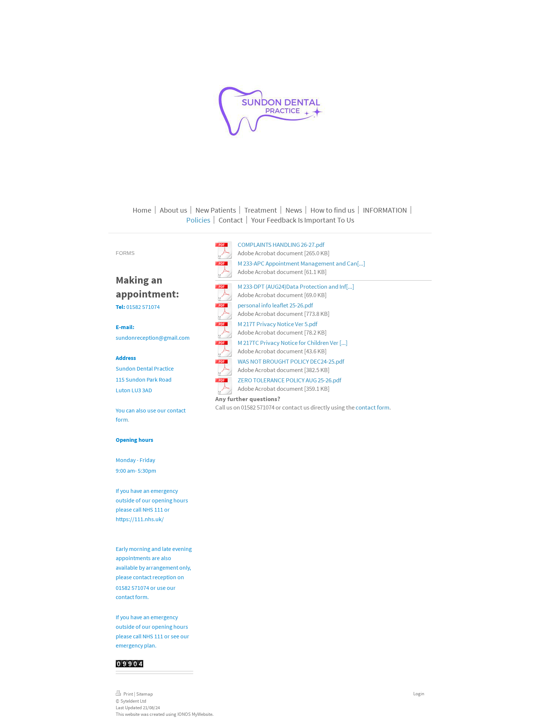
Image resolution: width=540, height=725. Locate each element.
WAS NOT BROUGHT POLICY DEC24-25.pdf (291, 361)
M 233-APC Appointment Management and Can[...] (301, 263)
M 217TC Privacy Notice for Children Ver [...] (293, 343)
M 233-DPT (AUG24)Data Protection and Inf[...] (296, 286)
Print (128, 694)
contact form (372, 407)
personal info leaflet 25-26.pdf (275, 305)
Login (418, 693)
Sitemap (144, 694)
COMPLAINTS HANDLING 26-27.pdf (281, 245)
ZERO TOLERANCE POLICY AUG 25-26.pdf (289, 380)
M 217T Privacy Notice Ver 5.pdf (277, 324)
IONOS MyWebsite (194, 714)
